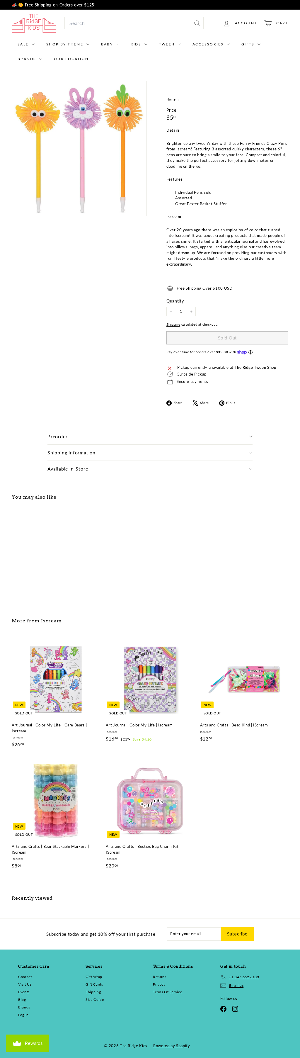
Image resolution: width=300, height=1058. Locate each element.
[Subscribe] (221, 564)
